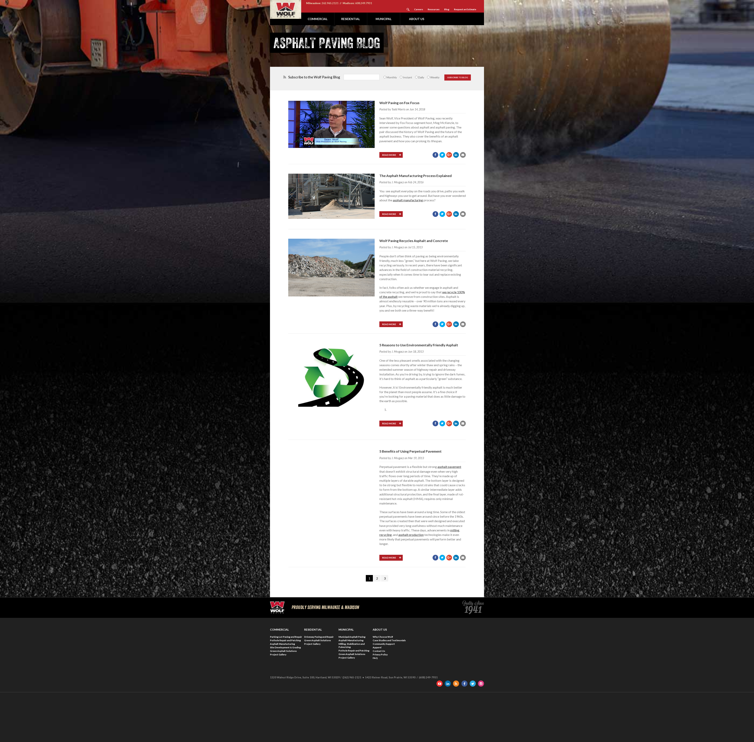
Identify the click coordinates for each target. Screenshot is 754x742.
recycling (385, 535)
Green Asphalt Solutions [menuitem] (283, 650)
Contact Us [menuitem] (379, 650)
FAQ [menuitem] (375, 658)
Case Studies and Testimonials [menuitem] (389, 640)
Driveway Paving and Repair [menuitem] (319, 636)
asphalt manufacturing (408, 200)
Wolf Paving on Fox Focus (399, 103)
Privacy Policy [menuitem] (380, 654)
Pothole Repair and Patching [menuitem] (285, 640)
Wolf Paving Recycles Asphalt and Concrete (413, 241)
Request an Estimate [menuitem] (465, 9)
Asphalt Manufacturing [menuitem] (282, 643)
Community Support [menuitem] (384, 643)
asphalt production (411, 535)
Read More (389, 154)
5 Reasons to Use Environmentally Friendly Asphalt (418, 345)
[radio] (389, 77)
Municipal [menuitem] (384, 19)
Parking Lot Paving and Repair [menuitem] (286, 636)
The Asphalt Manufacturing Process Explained (415, 176)
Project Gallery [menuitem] (278, 654)
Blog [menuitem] (446, 9)
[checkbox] (412, 77)
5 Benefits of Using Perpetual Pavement (410, 451)
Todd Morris (398, 109)
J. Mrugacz (398, 182)
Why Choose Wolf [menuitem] (383, 636)
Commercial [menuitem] (318, 19)
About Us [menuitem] (416, 19)
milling (454, 530)
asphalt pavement (449, 467)
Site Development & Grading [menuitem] (285, 647)
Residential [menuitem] (350, 19)
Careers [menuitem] (418, 9)
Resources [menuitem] (433, 9)
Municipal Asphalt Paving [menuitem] (352, 636)
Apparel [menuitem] (377, 647)
